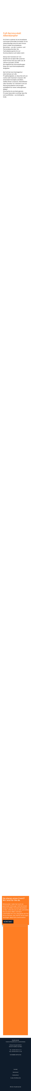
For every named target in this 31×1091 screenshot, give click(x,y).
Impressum (15, 1072)
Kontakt (15, 1069)
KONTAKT (8, 922)
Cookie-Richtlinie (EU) (15, 1078)
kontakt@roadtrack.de (15, 1054)
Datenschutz (15, 1075)
